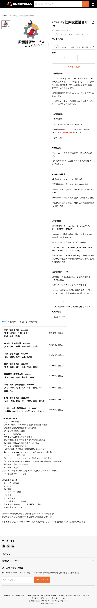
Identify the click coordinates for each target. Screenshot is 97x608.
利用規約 (35, 598)
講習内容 (23, 322)
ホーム (5, 16)
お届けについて (59, 598)
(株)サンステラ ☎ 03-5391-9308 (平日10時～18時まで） (68, 596)
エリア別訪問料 (10, 322)
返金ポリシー (46, 598)
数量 (54, 53)
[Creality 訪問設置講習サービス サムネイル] (6, 25)
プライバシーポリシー (35, 596)
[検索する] (85, 4)
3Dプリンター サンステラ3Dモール (67, 34)
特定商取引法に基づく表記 (14, 596)
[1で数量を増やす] (74, 58)
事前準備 (33, 322)
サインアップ (42, 579)
